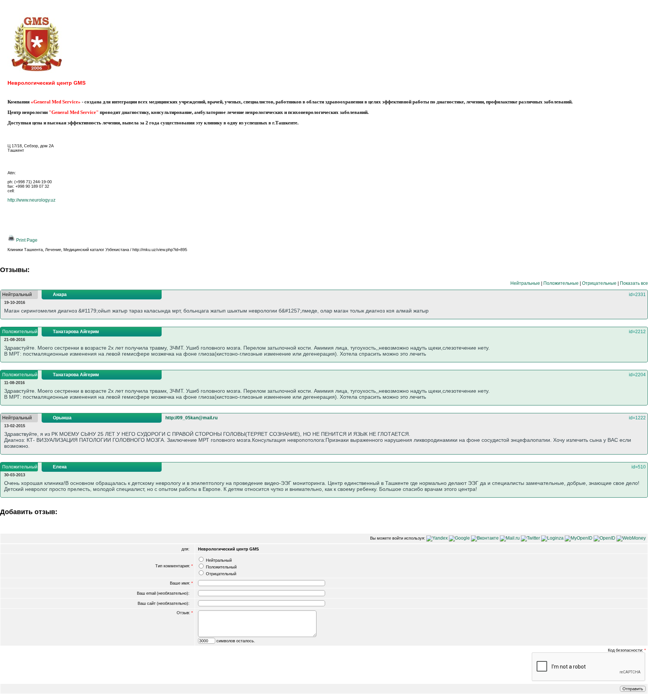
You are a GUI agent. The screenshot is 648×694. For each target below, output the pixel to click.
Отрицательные (599, 283)
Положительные (561, 283)
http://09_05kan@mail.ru (191, 417)
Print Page (26, 240)
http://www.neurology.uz (32, 200)
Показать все (634, 283)
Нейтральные (525, 283)
